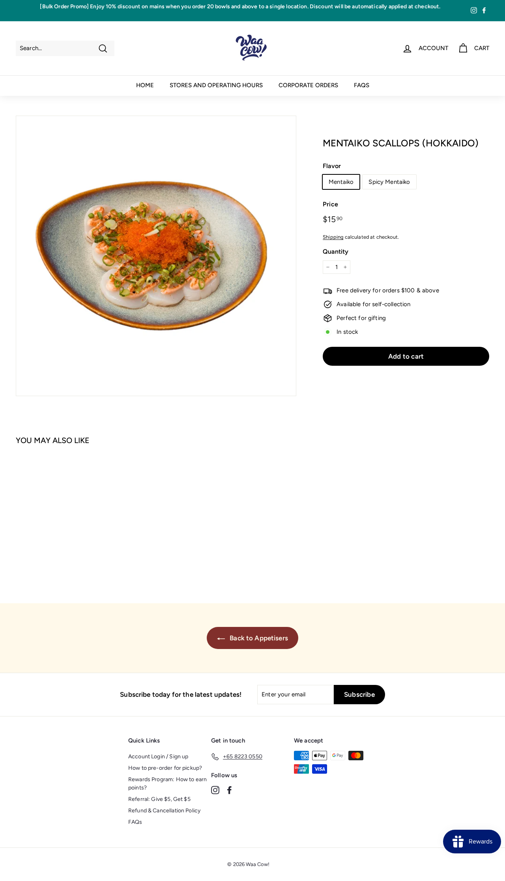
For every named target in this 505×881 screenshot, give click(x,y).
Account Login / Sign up (158, 756)
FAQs (361, 85)
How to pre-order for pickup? (165, 768)
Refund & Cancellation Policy (164, 810)
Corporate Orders (308, 85)
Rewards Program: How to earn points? (167, 783)
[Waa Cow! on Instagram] (215, 790)
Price (330, 204)
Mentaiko (341, 181)
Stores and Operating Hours (216, 85)
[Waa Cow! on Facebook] (229, 790)
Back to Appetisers (258, 638)
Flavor (332, 166)
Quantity (335, 251)
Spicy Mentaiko (389, 181)
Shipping (333, 237)
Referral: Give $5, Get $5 (159, 799)
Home (145, 85)
